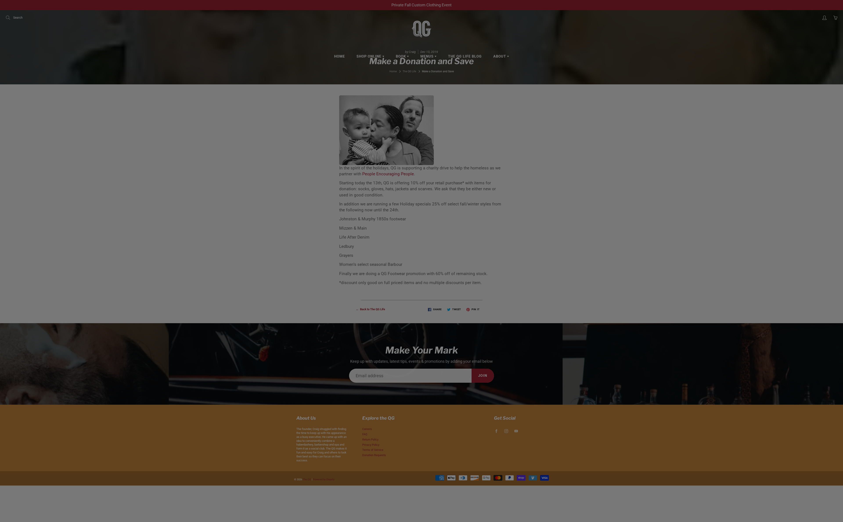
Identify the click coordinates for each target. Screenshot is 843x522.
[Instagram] (464, 92)
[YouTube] (473, 92)
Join (497, 78)
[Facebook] (454, 92)
